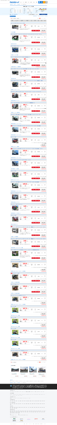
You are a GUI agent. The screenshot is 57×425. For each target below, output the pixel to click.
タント (44, 394)
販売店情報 (41, 387)
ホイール (20, 387)
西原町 (38, 407)
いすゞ (24, 391)
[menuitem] (14, 2)
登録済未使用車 (42, 10)
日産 (12, 391)
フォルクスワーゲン (38, 391)
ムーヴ (15, 394)
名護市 (44, 407)
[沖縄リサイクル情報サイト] (22, 420)
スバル (18, 391)
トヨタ (10, 391)
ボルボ (43, 391)
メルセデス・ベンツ (32, 391)
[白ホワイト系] (39, 8)
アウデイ (41, 391)
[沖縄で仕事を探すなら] (43, 418)
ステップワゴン (27, 394)
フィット (25, 394)
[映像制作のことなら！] (22, 418)
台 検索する (43, 14)
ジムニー (11, 395)
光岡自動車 (29, 391)
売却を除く (42, 11)
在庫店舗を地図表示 (13, 16)
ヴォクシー (19, 395)
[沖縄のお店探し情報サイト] (14, 418)
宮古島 (16, 408)
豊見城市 (17, 407)
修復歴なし (37, 10)
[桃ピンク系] (40, 9)
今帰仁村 (14, 408)
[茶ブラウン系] (39, 9)
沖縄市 (24, 407)
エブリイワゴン (20, 394)
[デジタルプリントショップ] (14, 420)
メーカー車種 (11, 8)
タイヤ (22, 387)
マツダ (15, 391)
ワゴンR (13, 394)
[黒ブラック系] (40, 8)
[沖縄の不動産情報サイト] (29, 418)
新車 (36, 11)
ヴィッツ (32, 394)
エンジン (25, 387)
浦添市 (42, 407)
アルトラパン (42, 394)
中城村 (40, 407)
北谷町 (30, 407)
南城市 (21, 407)
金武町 (10, 404)
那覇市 (10, 407)
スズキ (22, 391)
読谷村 (26, 407)
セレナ (37, 394)
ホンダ (13, 391)
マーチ (34, 394)
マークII (22, 394)
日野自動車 (27, 391)
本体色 (36, 8)
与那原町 (15, 407)
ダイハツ (21, 391)
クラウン (16, 395)
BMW (35, 391)
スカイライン (11, 394)
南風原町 (12, 407)
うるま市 (28, 407)
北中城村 (34, 407)
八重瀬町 (19, 407)
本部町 (10, 408)
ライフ (17, 394)
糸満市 (22, 407)
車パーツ (27, 387)
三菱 (17, 391)
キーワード (36, 12)
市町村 (24, 8)
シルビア (39, 394)
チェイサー (21, 395)
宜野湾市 (37, 407)
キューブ (30, 394)
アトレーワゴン (13, 395)
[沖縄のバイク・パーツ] (36, 418)
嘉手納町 (32, 407)
